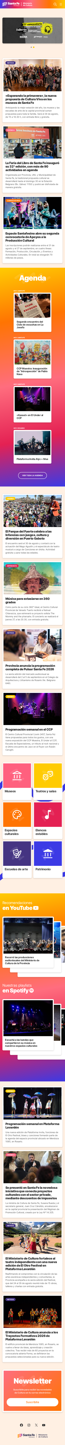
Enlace (6, 764)
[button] (31, 47)
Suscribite (32, 1402)
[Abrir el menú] (61, 4)
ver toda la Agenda (32, 475)
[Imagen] (32, 30)
